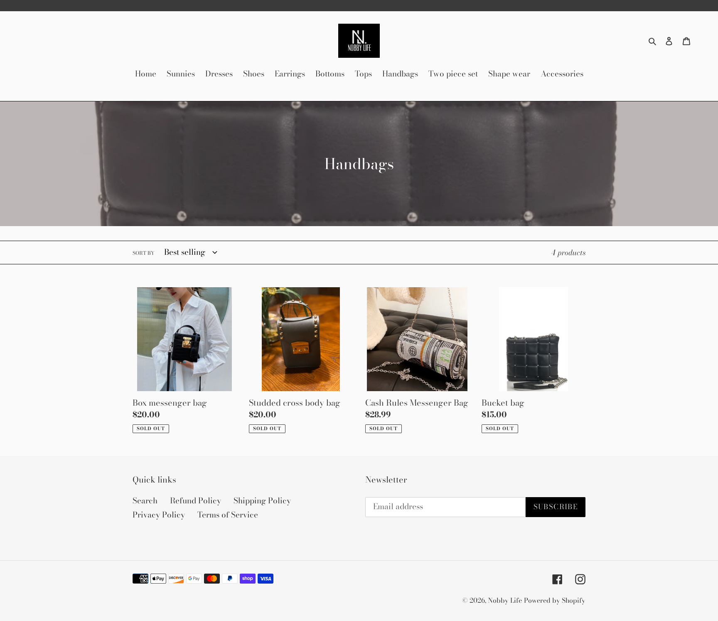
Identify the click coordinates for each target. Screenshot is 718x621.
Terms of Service (227, 515)
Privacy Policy (159, 515)
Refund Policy (195, 501)
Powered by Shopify (554, 600)
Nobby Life (505, 600)
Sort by (144, 253)
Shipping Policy (262, 501)
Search (145, 501)
